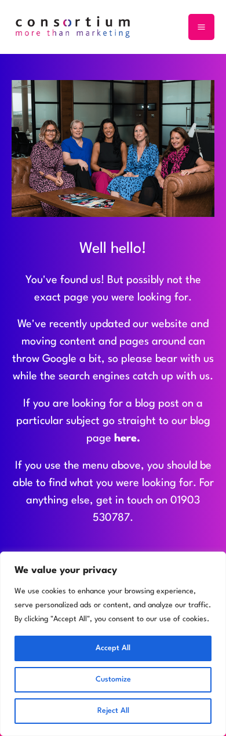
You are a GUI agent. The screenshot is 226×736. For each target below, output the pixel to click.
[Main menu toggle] (201, 27)
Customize (113, 679)
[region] (113, 644)
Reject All (113, 711)
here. (127, 438)
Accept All (113, 648)
